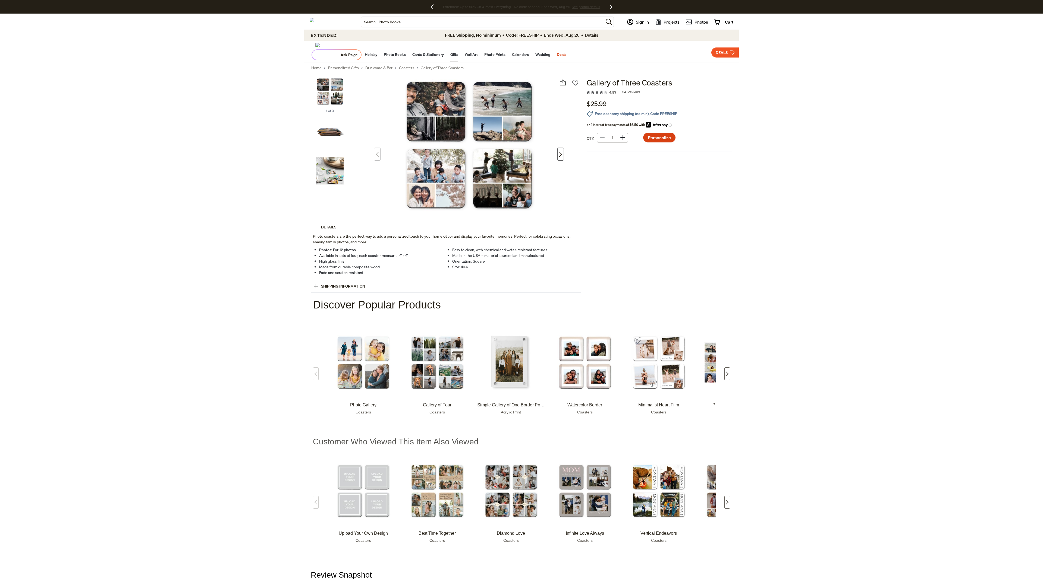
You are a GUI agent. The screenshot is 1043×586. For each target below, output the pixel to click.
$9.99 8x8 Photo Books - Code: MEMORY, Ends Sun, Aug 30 (506, 6)
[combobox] (482, 22)
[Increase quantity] (623, 137)
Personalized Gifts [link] (343, 68)
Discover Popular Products (377, 304)
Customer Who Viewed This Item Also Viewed (396, 441)
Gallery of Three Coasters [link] (442, 68)
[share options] (563, 82)
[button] (609, 22)
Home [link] (316, 68)
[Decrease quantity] (602, 137)
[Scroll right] (727, 373)
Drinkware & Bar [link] (378, 68)
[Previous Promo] (434, 6)
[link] (659, 92)
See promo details (569, 6)
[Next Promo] (611, 7)
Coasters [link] (406, 68)
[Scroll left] (316, 373)
